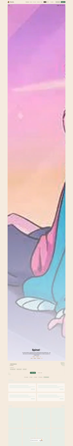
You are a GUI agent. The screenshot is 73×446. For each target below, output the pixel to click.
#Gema (31, 358)
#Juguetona (38, 358)
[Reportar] (64, 5)
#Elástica (35, 358)
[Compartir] (62, 5)
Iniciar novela (40, 372)
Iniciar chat (33, 372)
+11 (41, 358)
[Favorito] (60, 5)
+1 (40, 356)
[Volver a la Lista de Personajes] (9, 5)
